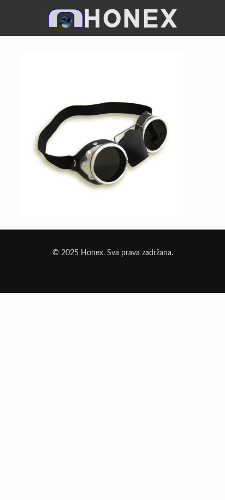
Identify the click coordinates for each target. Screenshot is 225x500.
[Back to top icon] (202, 477)
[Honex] (112, 23)
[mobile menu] (210, 14)
